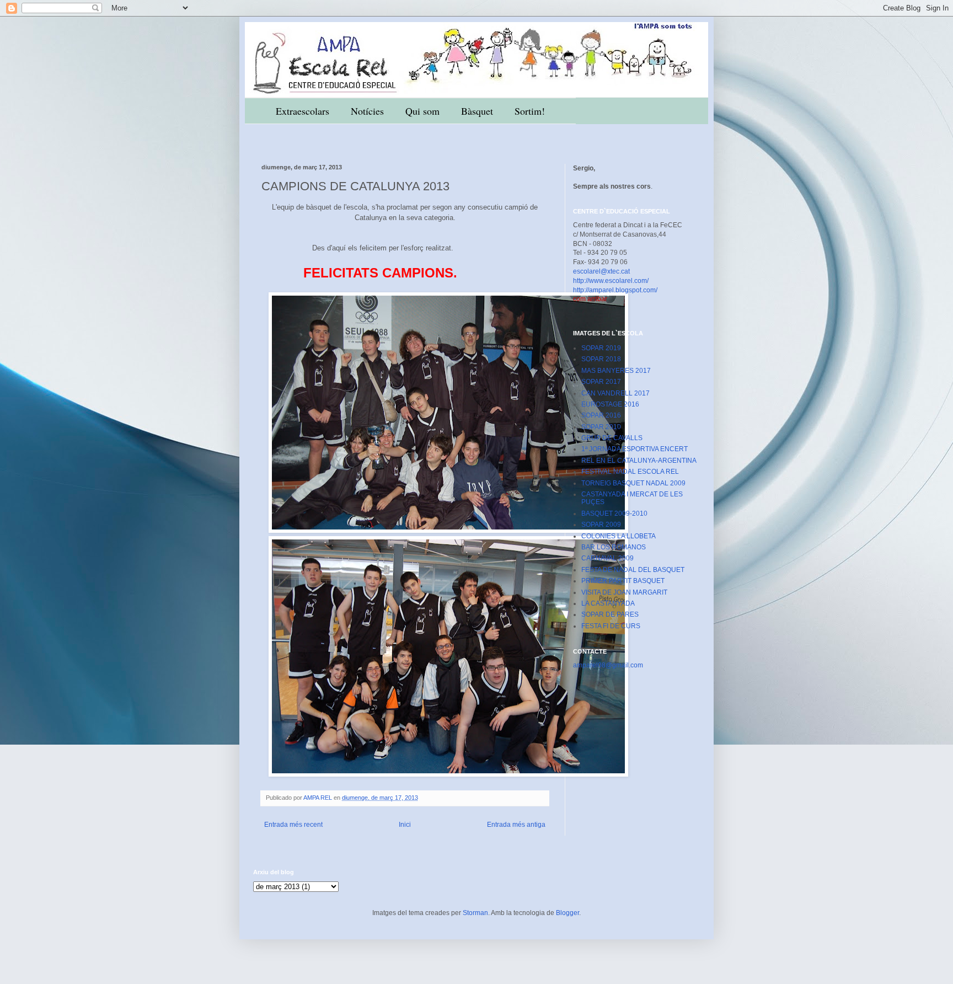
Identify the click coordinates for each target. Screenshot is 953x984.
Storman (475, 913)
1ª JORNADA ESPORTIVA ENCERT (634, 449)
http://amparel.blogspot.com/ (615, 290)
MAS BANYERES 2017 (616, 371)
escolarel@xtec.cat (601, 271)
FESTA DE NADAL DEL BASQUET (632, 570)
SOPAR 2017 (601, 382)
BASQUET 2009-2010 (614, 513)
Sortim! (530, 110)
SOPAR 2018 (601, 359)
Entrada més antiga (516, 824)
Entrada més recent (293, 824)
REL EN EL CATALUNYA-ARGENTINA (639, 460)
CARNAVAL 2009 (607, 558)
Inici (405, 824)
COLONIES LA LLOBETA (618, 536)
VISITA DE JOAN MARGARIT (624, 592)
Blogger (567, 913)
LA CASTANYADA (608, 603)
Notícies (367, 110)
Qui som (422, 110)
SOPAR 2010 (601, 427)
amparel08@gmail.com (608, 665)
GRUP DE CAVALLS (612, 438)
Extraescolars (302, 110)
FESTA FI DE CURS (610, 626)
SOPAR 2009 (601, 524)
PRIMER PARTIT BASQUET (623, 581)
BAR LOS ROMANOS (613, 547)
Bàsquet (477, 110)
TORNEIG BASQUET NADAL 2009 (633, 483)
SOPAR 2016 (601, 415)
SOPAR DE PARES (610, 614)
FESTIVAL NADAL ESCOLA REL (630, 471)
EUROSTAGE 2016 (610, 404)
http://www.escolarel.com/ (611, 281)
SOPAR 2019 (601, 348)
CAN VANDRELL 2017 (615, 393)
